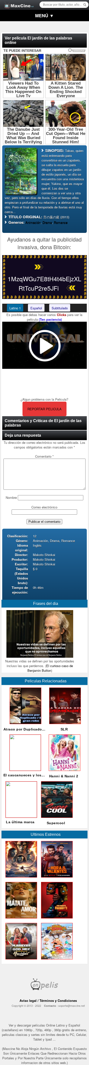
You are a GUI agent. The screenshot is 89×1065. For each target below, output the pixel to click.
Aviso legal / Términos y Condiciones (48, 1000)
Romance (60, 222)
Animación (33, 222)
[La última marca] (20, 816)
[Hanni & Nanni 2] (63, 772)
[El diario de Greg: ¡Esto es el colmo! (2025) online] (56, 960)
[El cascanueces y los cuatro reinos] (24, 769)
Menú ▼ (44, 15)
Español (36, 308)
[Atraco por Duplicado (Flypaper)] (24, 725)
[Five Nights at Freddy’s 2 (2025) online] (56, 919)
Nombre (11, 497)
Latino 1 (15, 308)
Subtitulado (60, 308)
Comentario (44, 456)
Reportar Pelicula (44, 409)
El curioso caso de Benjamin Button (50, 668)
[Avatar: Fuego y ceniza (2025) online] (20, 878)
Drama (47, 222)
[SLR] (64, 725)
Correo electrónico (44, 507)
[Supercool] (56, 819)
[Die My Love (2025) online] (20, 919)
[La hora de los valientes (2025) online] (56, 878)
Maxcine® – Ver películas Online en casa (17, 2)
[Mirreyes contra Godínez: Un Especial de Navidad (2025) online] (20, 960)
